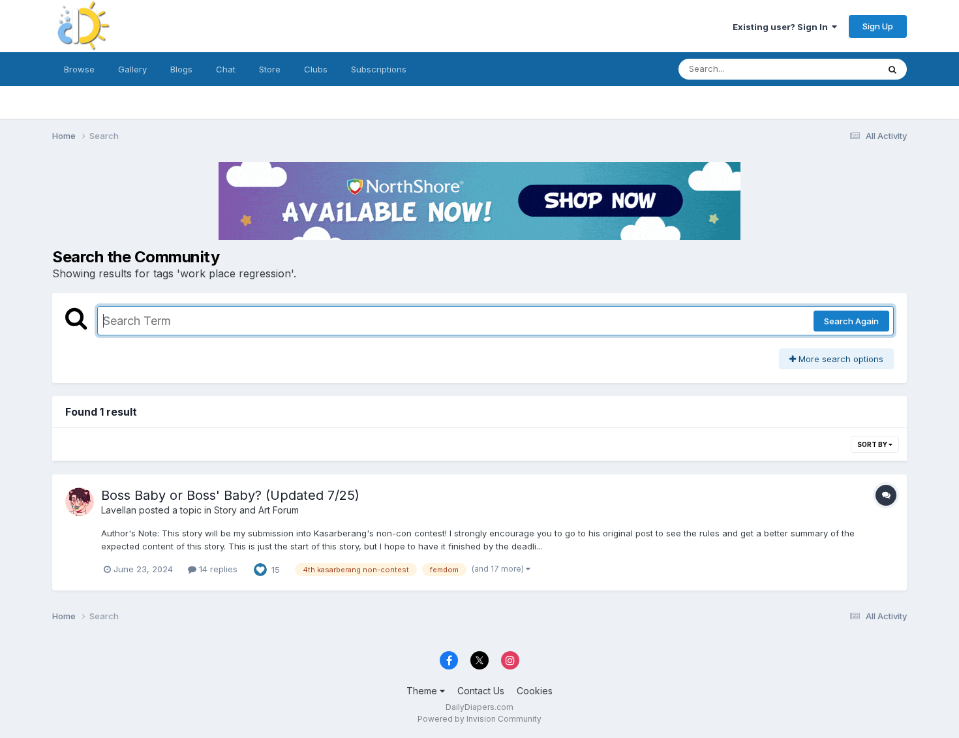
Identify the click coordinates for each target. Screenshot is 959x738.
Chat (226, 69)
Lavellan (118, 509)
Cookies (535, 690)
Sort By (873, 444)
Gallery (132, 69)
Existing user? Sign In (782, 27)
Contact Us (480, 690)
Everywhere (837, 69)
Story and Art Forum (256, 509)
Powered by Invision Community (479, 719)
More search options (839, 359)
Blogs (181, 69)
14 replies (216, 569)
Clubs (315, 69)
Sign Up (877, 26)
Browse (79, 69)
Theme (423, 690)
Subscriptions (378, 69)
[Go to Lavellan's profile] (79, 501)
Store (270, 69)
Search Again (851, 321)
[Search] (892, 69)
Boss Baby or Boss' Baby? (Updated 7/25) (230, 495)
